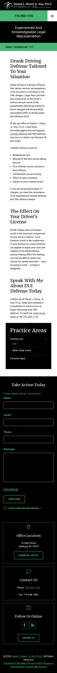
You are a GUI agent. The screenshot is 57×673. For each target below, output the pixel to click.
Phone (7, 432)
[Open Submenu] (46, 339)
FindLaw (42, 666)
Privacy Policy (34, 663)
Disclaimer (11, 489)
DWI (14, 343)
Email (8, 415)
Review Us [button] (28, 638)
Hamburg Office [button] (28, 555)
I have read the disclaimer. (25, 508)
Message (9, 449)
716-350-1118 (23, 16)
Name (7, 397)
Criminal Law (16, 339)
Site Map (21, 663)
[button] (52, 16)
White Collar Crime (21, 350)
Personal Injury (17, 358)
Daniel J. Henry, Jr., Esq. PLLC (27, 656)
